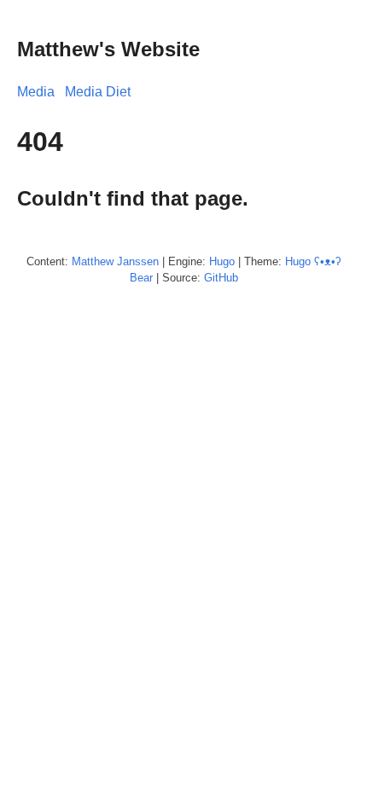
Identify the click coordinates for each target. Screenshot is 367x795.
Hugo (222, 261)
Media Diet (98, 91)
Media (36, 91)
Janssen (138, 261)
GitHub (221, 277)
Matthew (93, 261)
